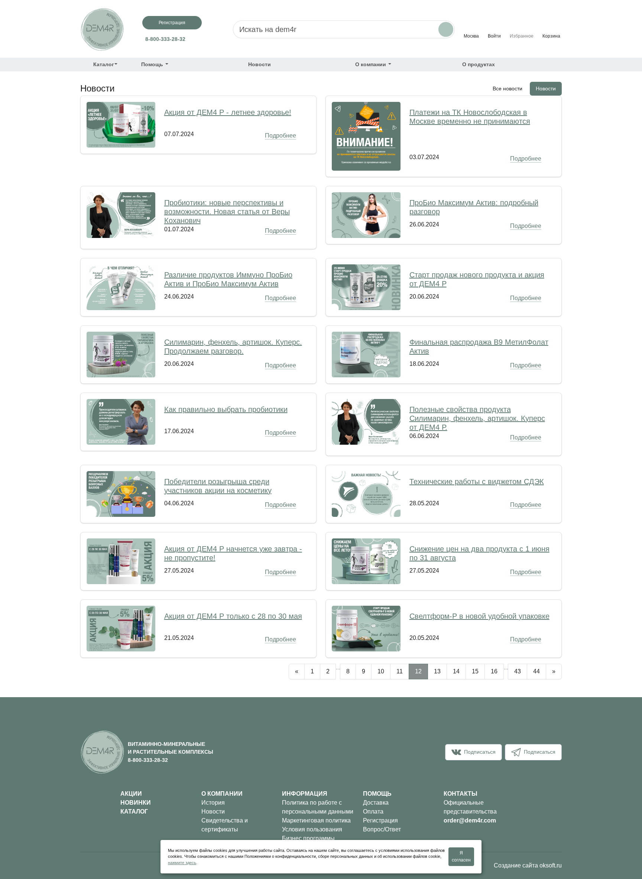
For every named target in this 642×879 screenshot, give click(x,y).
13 (437, 671)
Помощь (153, 64)
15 (475, 671)
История (213, 802)
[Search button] (445, 29)
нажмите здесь (182, 862)
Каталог (103, 64)
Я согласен (461, 856)
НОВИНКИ (135, 802)
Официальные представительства (470, 807)
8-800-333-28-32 (165, 39)
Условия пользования (312, 829)
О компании (371, 64)
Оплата (373, 811)
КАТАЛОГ (134, 811)
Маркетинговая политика (316, 820)
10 (380, 671)
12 (418, 671)
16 (494, 671)
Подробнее (280, 135)
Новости (259, 64)
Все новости (507, 88)
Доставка (376, 802)
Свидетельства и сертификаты (224, 825)
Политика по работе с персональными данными (317, 807)
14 (456, 671)
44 (536, 671)
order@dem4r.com (470, 820)
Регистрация (172, 22)
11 (399, 671)
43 (517, 671)
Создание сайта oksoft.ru (528, 865)
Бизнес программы (308, 838)
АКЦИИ (131, 794)
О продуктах (478, 64)
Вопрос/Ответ (382, 829)
